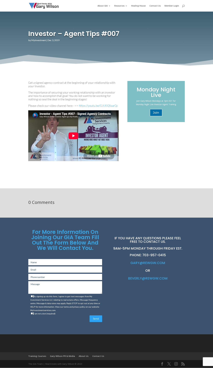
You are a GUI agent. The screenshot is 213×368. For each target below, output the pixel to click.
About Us (84, 356)
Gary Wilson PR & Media (62, 356)
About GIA (103, 6)
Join (156, 112)
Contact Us (155, 6)
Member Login (171, 6)
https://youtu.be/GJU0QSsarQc (98, 105)
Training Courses (37, 356)
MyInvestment (38, 40)
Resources (119, 6)
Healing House (138, 6)
